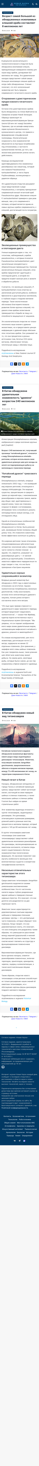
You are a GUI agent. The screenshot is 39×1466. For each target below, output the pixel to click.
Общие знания (10, 1123)
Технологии (12, 1119)
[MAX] (24, 1140)
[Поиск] (37, 4)
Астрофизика (10, 1126)
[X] (15, 364)
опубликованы (8, 353)
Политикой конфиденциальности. (15, 1108)
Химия (17, 1136)
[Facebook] (11, 364)
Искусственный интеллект (12, 1129)
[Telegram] (27, 364)
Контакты (7, 1116)
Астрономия (30, 1116)
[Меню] (3, 4)
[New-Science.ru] (19, 3)
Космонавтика (18, 1116)
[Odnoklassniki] (23, 364)
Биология (21, 1132)
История (29, 1132)
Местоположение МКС (26, 1123)
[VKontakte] (19, 364)
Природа (10, 1136)
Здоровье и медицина (25, 1126)
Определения (27, 1136)
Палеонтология (7, 12)
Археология (11, 1132)
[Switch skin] (33, 4)
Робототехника (25, 1119)
